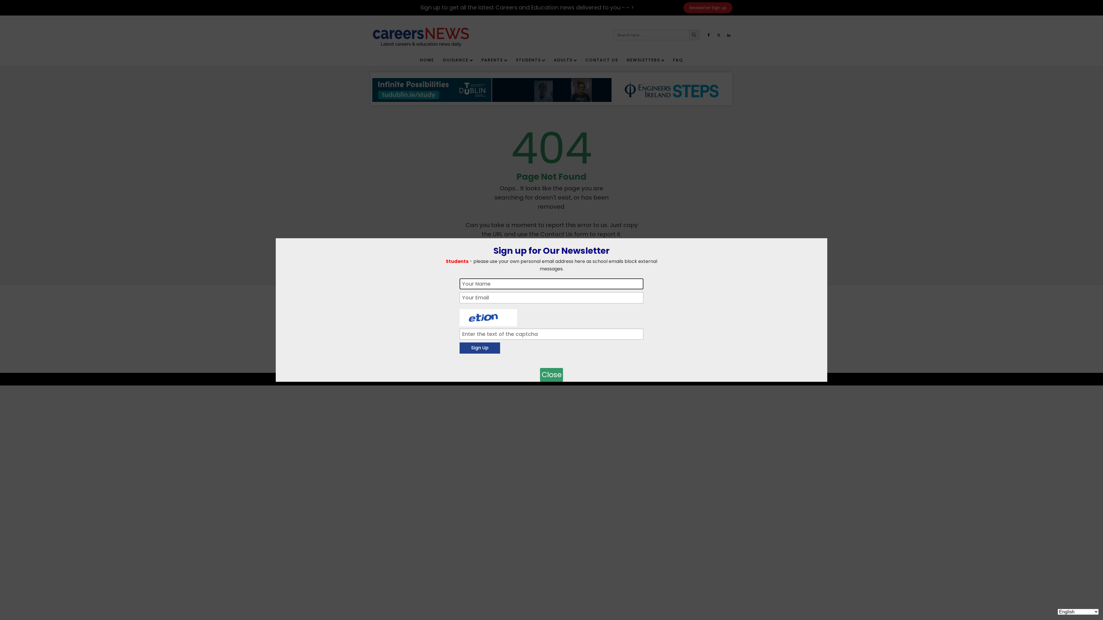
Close (552, 375)
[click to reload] (488, 316)
